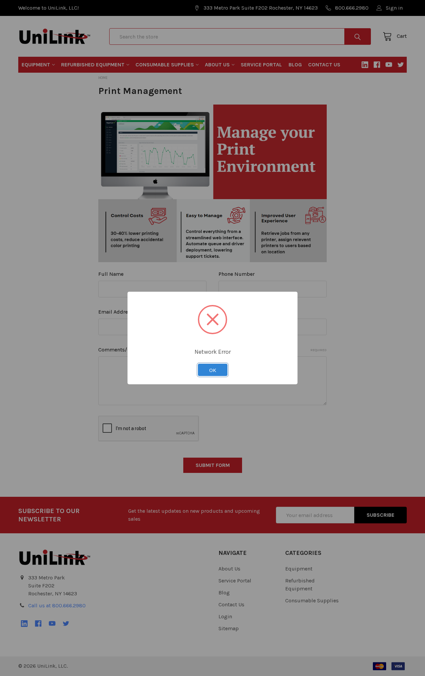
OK (212, 370)
